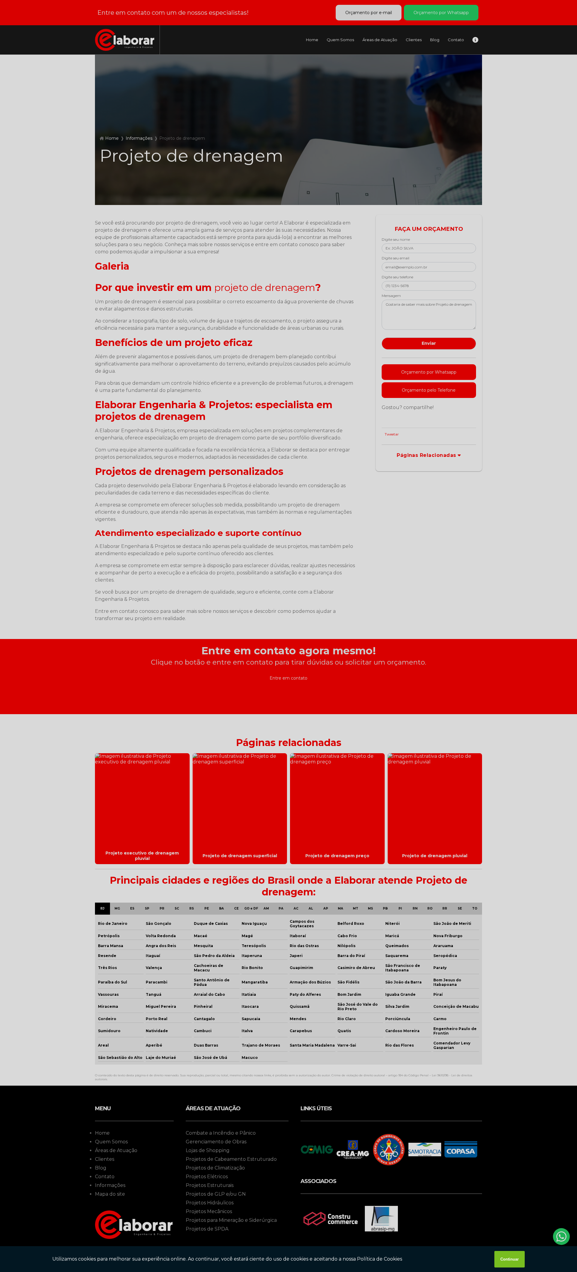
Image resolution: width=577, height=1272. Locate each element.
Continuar (509, 1259)
